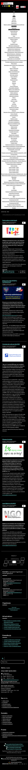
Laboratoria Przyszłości (14, 193)
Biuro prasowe (14, 138)
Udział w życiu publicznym (14, 89)
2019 (14, 187)
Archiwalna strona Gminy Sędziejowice (10, 707)
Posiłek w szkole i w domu (14, 195)
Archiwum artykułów (6, 705)
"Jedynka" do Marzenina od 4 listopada (12, 625)
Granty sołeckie (14, 165)
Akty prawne (14, 63)
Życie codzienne (14, 76)
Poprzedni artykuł (15, 558)
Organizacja (14, 26)
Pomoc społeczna (14, 86)
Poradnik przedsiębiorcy (14, 120)
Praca (14, 84)
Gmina (14, 16)
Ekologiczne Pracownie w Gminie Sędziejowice (14, 182)
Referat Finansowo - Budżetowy (14, 54)
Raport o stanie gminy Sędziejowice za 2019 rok (14, 24)
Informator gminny (14, 75)
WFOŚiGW (14, 178)
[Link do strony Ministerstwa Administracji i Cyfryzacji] (14, 745)
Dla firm (14, 117)
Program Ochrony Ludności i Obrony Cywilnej (14, 206)
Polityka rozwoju (13, 118)
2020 (14, 188)
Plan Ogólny (14, 41)
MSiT (14, 196)
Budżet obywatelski (14, 94)
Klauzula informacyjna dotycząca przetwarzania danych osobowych (14, 736)
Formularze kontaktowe (7, 724)
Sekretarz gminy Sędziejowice (14, 50)
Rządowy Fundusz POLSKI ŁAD (14, 204)
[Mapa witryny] (12, 6)
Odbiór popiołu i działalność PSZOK (11, 624)
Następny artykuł (13, 564)
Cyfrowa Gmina (14, 154)
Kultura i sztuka (14, 101)
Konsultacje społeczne (14, 91)
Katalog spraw (14, 128)
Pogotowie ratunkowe (7, 722)
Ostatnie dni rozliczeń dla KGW (11, 344)
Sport (14, 102)
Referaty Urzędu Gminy (7, 715)
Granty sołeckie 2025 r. (14, 172)
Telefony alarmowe (6, 719)
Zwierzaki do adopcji (14, 109)
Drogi (14, 36)
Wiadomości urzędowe (14, 135)
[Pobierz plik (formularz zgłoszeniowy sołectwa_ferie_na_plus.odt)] (3, 271)
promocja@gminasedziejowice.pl (9, 495)
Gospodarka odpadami (14, 88)
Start (14, 15)
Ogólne (14, 18)
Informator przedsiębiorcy (14, 122)
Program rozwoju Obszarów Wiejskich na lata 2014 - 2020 (14, 152)
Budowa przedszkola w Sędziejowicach (14, 144)
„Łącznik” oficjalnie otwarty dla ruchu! (12, 627)
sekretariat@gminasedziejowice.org (11, 679)
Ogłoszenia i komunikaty (14, 130)
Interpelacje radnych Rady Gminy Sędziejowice (14, 65)
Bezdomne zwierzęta (14, 107)
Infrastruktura (14, 34)
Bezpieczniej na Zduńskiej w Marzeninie (12, 643)
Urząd (14, 42)
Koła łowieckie (14, 32)
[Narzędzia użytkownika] (24, 223)
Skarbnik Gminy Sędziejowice (14, 49)
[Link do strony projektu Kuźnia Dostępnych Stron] (14, 744)
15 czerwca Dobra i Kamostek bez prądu (12, 628)
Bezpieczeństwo (14, 79)
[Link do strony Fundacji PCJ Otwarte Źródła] (14, 749)
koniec (21, 564)
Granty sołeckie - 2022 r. (14, 169)
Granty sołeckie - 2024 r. (14, 170)
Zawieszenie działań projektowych (14, 148)
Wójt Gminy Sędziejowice (14, 45)
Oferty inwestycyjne (14, 125)
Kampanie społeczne (14, 96)
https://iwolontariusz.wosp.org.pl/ (9, 315)
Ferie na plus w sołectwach (9, 220)
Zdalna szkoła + (14, 151)
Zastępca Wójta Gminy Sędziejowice (14, 47)
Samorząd (14, 28)
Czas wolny (14, 99)
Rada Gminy (14, 23)
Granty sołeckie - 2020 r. (14, 167)
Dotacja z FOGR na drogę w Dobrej (11, 644)
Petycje (14, 66)
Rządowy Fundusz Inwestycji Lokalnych (14, 191)
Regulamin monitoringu (7, 734)
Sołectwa (14, 19)
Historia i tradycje (14, 39)
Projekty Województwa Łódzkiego (14, 164)
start (6, 558)
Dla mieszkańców (14, 73)
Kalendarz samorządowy (14, 136)
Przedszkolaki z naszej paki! (14, 149)
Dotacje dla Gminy (14, 141)
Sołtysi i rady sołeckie (7, 717)
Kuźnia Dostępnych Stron (16, 762)
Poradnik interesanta (13, 131)
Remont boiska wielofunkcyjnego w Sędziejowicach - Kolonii (14, 174)
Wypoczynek (14, 105)
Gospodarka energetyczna (14, 37)
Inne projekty (14, 190)
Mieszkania (14, 78)
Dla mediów (13, 133)
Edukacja (14, 83)
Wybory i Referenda (14, 68)
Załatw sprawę (14, 127)
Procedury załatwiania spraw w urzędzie (14, 62)
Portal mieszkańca (14, 115)
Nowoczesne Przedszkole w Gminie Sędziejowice (14, 159)
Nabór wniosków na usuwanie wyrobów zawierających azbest (12, 621)
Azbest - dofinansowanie (14, 180)
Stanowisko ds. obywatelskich (14, 58)
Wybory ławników (14, 70)
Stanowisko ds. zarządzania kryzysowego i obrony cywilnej (14, 60)
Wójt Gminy (14, 21)
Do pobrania (14, 139)
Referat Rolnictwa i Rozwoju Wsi (14, 55)
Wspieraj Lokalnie (7, 439)
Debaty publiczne (14, 92)
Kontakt (14, 208)
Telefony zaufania (6, 720)
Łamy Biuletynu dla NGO (9, 503)
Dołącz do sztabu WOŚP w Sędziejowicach (9, 281)
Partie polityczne (14, 31)
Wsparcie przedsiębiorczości (14, 123)
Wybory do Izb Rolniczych (14, 71)
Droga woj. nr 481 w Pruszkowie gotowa (12, 646)
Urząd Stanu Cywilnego (14, 57)
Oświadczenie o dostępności (8, 732)
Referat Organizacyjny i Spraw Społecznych (14, 52)
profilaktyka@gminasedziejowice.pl (14, 592)
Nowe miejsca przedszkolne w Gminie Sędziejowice (14, 146)
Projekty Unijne (14, 143)
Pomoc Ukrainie (14, 114)
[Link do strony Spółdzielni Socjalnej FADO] (13, 747)
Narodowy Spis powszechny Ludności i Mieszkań (14, 112)
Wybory (14, 97)
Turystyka (14, 104)
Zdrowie (14, 81)
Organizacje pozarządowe (14, 29)
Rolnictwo (14, 110)
